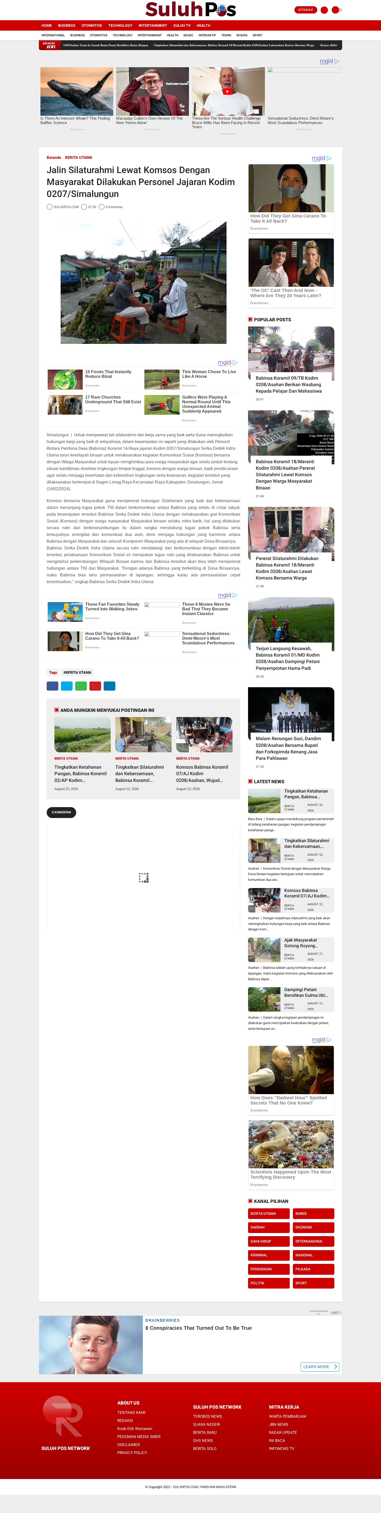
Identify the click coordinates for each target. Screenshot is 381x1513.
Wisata (242, 35)
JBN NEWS (278, 1424)
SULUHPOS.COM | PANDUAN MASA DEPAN (204, 1487)
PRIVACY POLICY (132, 1452)
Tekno (226, 35)
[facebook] (40, 10)
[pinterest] (95, 686)
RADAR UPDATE (283, 1432)
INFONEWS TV (281, 1448)
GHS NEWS (203, 1440)
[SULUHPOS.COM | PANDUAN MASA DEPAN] (190, 17)
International (53, 35)
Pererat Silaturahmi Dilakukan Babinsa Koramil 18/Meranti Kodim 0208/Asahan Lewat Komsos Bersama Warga (287, 568)
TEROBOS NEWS (207, 1416)
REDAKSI (125, 1420)
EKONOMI (303, 1227)
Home (46, 25)
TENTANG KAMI (131, 1412)
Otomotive (92, 25)
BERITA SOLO (204, 1448)
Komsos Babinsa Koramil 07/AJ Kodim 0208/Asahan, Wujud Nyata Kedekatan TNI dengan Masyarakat (202, 773)
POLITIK (257, 1283)
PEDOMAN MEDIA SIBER (138, 1436)
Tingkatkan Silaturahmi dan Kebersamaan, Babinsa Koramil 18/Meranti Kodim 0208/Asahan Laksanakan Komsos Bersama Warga (184, 45)
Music (188, 35)
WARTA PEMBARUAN (287, 1416)
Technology (120, 25)
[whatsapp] (81, 686)
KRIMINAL (259, 1255)
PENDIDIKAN (261, 1269)
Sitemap (305, 10)
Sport (258, 35)
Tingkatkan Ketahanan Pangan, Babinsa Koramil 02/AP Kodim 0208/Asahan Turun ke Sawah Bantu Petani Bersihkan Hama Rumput (80, 773)
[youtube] (61, 10)
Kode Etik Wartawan (134, 1428)
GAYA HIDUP (261, 1241)
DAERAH (258, 1227)
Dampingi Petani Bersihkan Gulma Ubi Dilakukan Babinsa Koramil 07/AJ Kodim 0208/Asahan (305, 992)
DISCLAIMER (128, 1444)
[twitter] (47, 10)
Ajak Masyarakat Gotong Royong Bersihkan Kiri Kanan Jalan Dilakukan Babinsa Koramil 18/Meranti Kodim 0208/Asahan (307, 943)
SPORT (301, 1283)
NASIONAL (304, 1255)
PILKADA (302, 1269)
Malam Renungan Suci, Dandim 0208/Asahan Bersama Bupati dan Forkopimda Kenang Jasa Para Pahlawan (288, 748)
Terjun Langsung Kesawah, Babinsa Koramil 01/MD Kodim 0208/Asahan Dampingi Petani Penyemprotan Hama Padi (288, 658)
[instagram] (54, 10)
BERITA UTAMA (78, 157)
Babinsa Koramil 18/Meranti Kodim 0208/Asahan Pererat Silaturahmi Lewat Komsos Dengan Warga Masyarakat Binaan (285, 474)
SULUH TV (181, 25)
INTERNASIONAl (308, 1241)
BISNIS (301, 1213)
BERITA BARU (205, 1432)
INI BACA (277, 1440)
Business (66, 25)
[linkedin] (109, 686)
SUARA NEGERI (206, 1424)
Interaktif (207, 35)
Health (203, 25)
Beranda (54, 157)
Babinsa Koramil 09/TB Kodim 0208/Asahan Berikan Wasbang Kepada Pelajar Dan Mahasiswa (289, 384)
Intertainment (153, 25)
